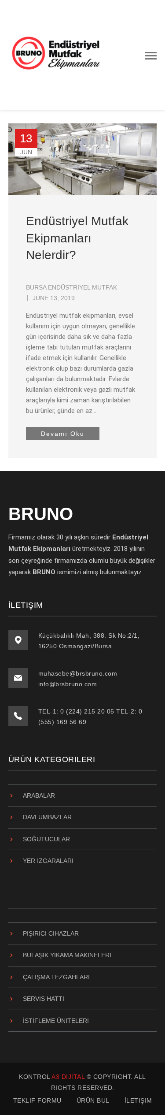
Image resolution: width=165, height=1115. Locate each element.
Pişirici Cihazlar (51, 933)
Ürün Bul (93, 1100)
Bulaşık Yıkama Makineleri (67, 955)
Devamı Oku (62, 433)
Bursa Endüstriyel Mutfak (71, 287)
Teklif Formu (37, 1100)
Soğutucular (46, 839)
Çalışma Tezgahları (56, 977)
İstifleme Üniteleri (56, 1020)
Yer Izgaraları (48, 860)
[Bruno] (56, 55)
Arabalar (39, 795)
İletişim (138, 1100)
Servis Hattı (43, 998)
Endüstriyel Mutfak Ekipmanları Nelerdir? (77, 238)
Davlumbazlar (47, 817)
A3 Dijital (67, 1076)
